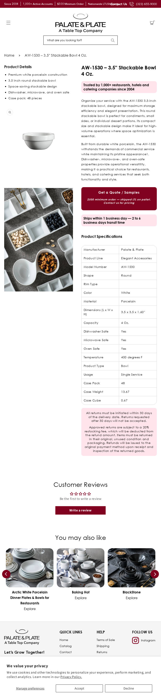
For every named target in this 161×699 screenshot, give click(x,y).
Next (155, 574)
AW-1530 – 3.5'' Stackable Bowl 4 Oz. (56, 55)
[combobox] (80, 40)
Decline (128, 688)
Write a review (80, 510)
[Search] (112, 40)
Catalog (65, 646)
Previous (6, 574)
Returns (102, 652)
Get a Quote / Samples (119, 197)
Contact (66, 652)
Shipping (103, 646)
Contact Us (118, 4)
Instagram (148, 640)
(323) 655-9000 (146, 4)
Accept (79, 688)
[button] (8, 22)
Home (9, 55)
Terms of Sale (106, 640)
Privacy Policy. (71, 677)
